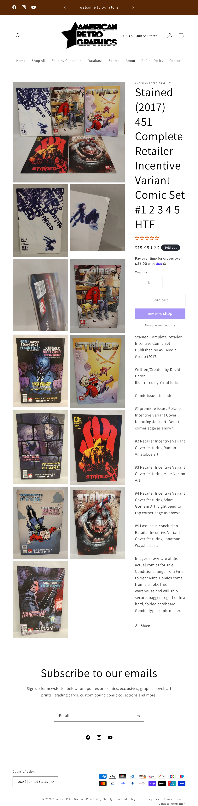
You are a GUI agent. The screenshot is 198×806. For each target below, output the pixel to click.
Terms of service (174, 799)
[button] (18, 35)
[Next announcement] (133, 7)
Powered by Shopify (99, 799)
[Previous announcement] (65, 7)
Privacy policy (150, 799)
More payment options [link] (160, 325)
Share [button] (145, 625)
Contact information (172, 803)
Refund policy (127, 799)
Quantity (141, 272)
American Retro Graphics (69, 799)
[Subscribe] (138, 716)
